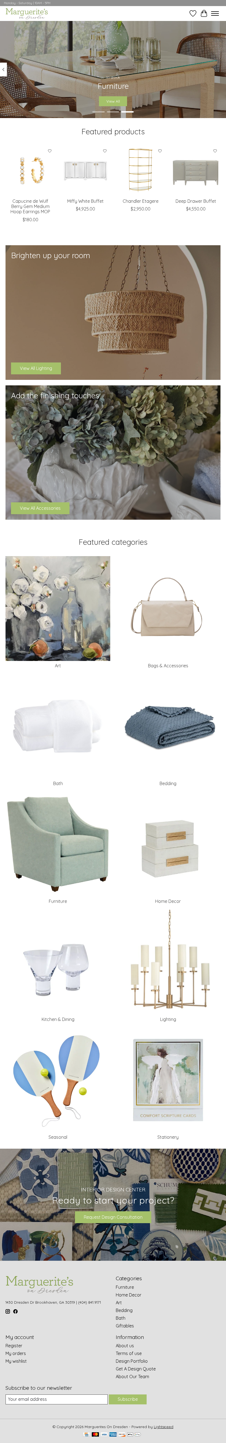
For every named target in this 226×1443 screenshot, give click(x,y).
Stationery (168, 1137)
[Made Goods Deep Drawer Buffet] (195, 170)
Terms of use (129, 1353)
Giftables (125, 1326)
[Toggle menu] (214, 13)
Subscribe (128, 1399)
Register (14, 1345)
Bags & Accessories (168, 665)
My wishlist (16, 1361)
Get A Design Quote (136, 1369)
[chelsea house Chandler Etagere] (140, 170)
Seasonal (58, 1137)
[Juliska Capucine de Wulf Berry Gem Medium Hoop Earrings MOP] (30, 170)
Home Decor (168, 901)
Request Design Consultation (113, 1217)
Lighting (168, 1019)
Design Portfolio (132, 1361)
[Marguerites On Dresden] (27, 13)
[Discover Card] (121, 1434)
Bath (58, 783)
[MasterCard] (95, 1434)
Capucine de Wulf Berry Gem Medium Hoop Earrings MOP (30, 206)
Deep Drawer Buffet (196, 201)
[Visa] (104, 1434)
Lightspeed (163, 1427)
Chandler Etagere (140, 201)
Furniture (58, 901)
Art (58, 665)
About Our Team (132, 1376)
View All (113, 101)
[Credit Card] (86, 1434)
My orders (16, 1353)
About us (125, 1345)
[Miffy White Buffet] (85, 170)
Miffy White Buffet (85, 201)
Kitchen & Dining (58, 1019)
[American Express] (113, 1434)
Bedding (168, 783)
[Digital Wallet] (134, 1434)
